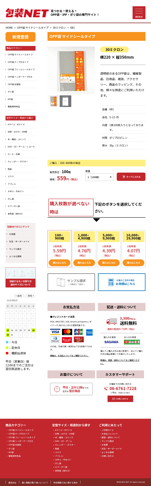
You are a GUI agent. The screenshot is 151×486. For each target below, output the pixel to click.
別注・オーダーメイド (19, 241)
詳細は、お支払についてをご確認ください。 (69, 355)
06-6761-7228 (123, 388)
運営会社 (12, 482)
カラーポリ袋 (14, 206)
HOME (9, 27)
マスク (11, 176)
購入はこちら (59, 262)
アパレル (12, 183)
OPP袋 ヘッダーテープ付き (20, 76)
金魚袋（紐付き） (16, 213)
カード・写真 (14, 154)
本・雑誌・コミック (17, 139)
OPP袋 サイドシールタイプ (33, 27)
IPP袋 (10, 99)
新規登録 (20, 37)
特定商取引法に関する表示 (65, 482)
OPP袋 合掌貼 (14, 84)
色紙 (10, 168)
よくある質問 (15, 256)
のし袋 (11, 198)
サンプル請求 (15, 248)
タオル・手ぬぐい (16, 191)
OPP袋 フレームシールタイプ (21, 69)
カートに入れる (133, 176)
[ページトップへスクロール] (141, 478)
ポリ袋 (11, 91)
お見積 (12, 234)
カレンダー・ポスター (18, 161)
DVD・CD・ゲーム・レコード (21, 146)
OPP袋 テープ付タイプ (18, 61)
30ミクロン (59, 27)
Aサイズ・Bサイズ (16, 124)
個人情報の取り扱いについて (35, 482)
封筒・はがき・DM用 (17, 131)
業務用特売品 (14, 106)
